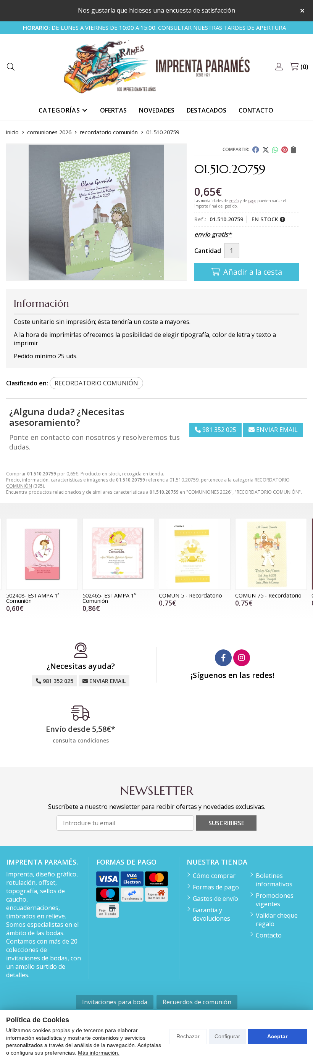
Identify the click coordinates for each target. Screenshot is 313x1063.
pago (252, 200)
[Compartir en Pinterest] (284, 149)
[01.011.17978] (271, 554)
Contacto (269, 935)
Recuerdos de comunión (197, 1002)
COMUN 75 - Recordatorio (192, 595)
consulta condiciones (81, 741)
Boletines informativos (274, 879)
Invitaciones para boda (114, 1002)
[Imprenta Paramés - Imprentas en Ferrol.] (156, 67)
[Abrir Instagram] (241, 657)
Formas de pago (216, 887)
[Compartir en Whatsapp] (275, 149)
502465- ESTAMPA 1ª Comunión (33, 598)
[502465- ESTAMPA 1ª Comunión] (41, 554)
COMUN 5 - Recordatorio (114, 595)
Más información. (98, 1053)
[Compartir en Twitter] (265, 149)
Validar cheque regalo (277, 919)
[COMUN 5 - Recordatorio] (118, 554)
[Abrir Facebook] (223, 657)
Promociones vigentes (275, 899)
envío (234, 200)
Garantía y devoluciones (211, 914)
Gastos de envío (215, 898)
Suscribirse (226, 823)
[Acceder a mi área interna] (279, 67)
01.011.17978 (251, 595)
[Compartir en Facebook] (255, 149)
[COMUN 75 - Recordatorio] (194, 554)
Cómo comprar (214, 875)
